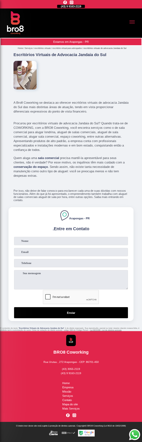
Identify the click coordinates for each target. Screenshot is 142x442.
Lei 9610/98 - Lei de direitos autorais (105, 330)
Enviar (71, 312)
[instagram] (71, 3)
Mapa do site (70, 404)
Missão (66, 391)
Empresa (67, 387)
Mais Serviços (71, 408)
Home (66, 383)
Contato (67, 400)
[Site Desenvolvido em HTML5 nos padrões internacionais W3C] (68, 433)
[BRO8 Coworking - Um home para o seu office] (15, 33)
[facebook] (65, 3)
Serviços (67, 395)
